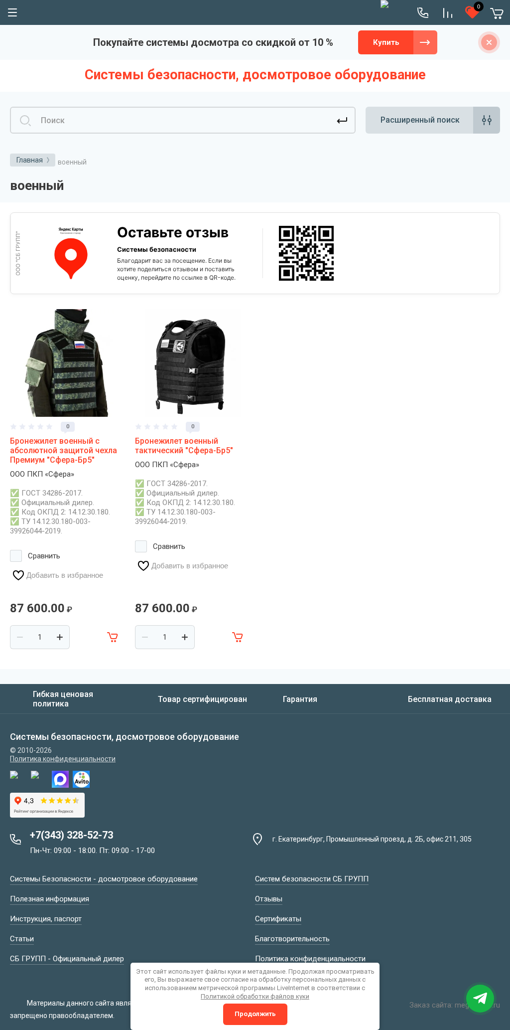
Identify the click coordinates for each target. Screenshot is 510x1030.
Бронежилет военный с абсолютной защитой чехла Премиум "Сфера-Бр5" (63, 450)
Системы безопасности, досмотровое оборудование (255, 75)
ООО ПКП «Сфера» (42, 474)
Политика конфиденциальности (63, 759)
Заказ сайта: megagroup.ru (454, 1005)
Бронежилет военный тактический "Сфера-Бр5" (184, 445)
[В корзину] (113, 637)
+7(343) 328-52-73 (71, 835)
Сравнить (44, 555)
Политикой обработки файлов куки (255, 996)
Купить (386, 42)
